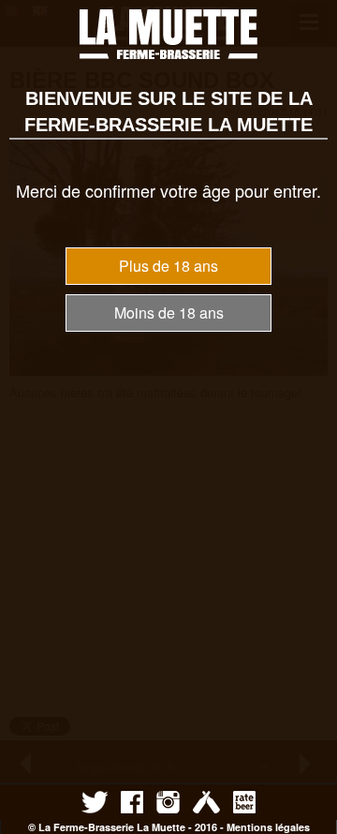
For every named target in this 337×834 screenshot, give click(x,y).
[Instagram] (168, 801)
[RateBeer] (244, 801)
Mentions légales (268, 827)
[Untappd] (206, 801)
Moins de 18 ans (169, 312)
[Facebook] (132, 801)
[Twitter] (94, 801)
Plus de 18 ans (168, 265)
